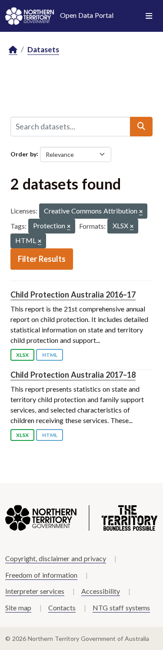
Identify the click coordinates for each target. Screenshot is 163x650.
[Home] (13, 50)
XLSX (22, 355)
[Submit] (141, 126)
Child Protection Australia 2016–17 (73, 294)
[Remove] (141, 212)
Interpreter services (34, 591)
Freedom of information (41, 575)
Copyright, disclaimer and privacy (55, 558)
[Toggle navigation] (149, 16)
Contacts (62, 607)
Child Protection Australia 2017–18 (73, 374)
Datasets (43, 49)
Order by (23, 153)
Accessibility (100, 591)
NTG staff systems (121, 607)
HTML (49, 355)
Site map (18, 607)
